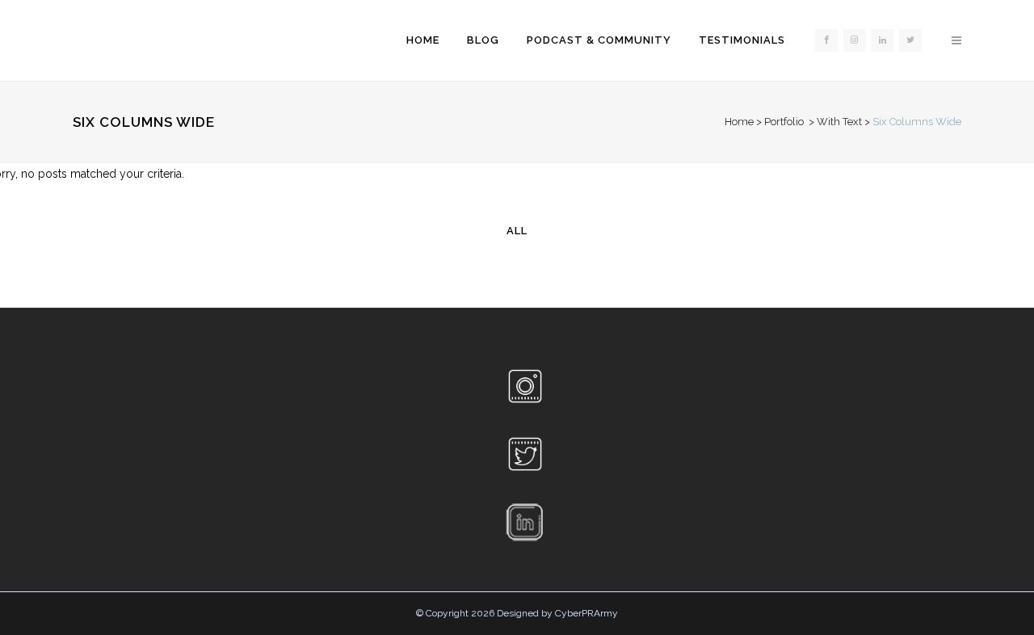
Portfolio (784, 122)
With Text (839, 122)
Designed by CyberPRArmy (557, 613)
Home (739, 122)
